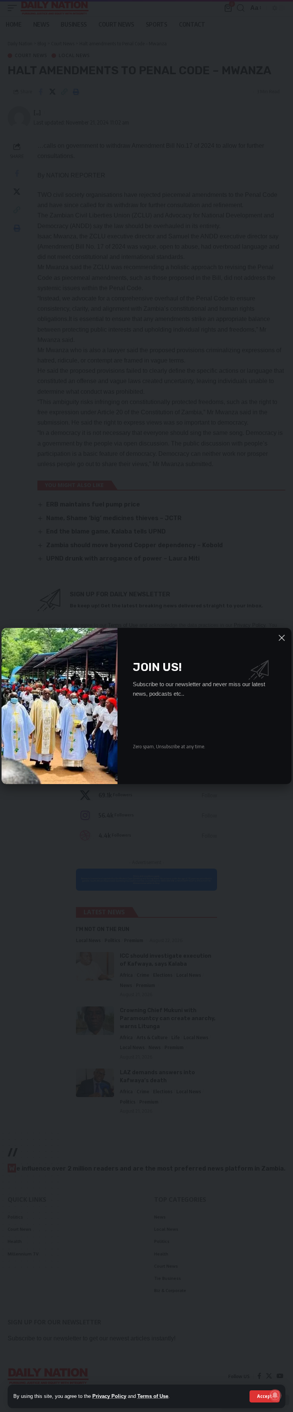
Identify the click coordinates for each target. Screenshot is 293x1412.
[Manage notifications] (275, 1395)
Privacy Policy (109, 1396)
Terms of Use (152, 1396)
